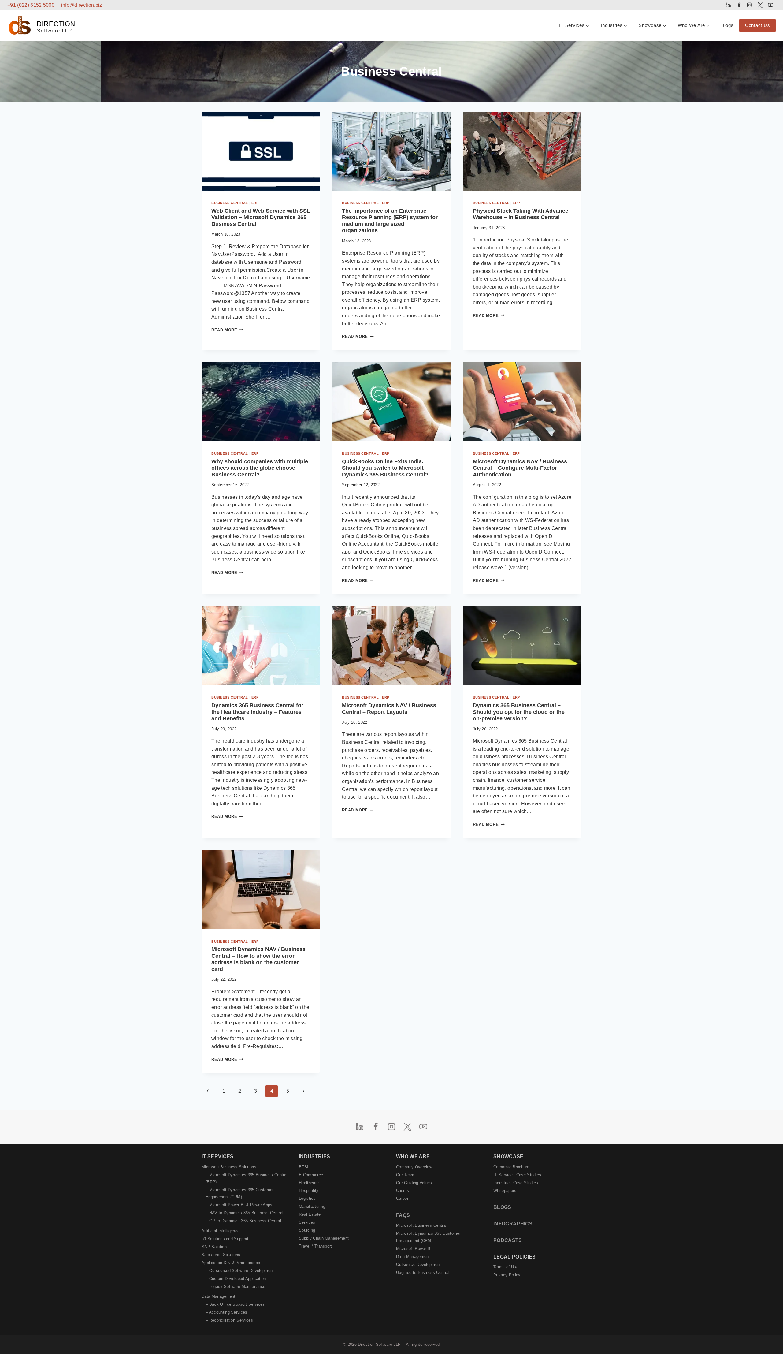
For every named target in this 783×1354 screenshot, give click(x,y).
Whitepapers (505, 1190)
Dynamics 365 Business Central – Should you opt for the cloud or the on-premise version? (519, 712)
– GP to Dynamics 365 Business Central (243, 1220)
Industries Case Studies (515, 1183)
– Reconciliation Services (229, 1320)
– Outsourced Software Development (240, 1270)
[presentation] (261, 151)
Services (307, 1222)
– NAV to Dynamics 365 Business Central (244, 1212)
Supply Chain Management (324, 1238)
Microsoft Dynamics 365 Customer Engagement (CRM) (428, 1237)
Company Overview (414, 1167)
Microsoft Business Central (421, 1225)
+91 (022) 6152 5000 (30, 5)
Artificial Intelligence (220, 1231)
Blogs (727, 25)
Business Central (229, 203)
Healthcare (309, 1183)
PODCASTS (507, 1240)
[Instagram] (749, 5)
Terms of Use (505, 1267)
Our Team (405, 1175)
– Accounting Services (226, 1312)
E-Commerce (311, 1175)
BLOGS (502, 1207)
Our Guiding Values (414, 1183)
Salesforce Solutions (221, 1254)
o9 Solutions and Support (225, 1239)
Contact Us (757, 25)
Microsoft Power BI (414, 1248)
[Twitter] (760, 5)
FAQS (403, 1215)
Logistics (307, 1198)
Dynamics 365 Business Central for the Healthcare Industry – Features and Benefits (257, 712)
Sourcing (307, 1230)
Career (402, 1198)
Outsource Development (418, 1264)
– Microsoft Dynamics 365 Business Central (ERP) (247, 1178)
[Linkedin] (728, 5)
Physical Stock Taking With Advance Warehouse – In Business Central (520, 214)
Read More (227, 330)
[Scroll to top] (768, 1336)
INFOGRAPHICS (513, 1223)
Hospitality (309, 1190)
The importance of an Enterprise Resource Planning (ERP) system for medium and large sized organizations (390, 221)
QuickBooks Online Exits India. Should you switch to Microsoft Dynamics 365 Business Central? (385, 468)
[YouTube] (771, 5)
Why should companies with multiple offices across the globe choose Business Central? (259, 468)
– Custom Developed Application (236, 1278)
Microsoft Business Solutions (229, 1167)
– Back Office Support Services (235, 1304)
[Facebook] (739, 5)
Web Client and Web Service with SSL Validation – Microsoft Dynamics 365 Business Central (260, 217)
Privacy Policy (506, 1275)
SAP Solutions (215, 1246)
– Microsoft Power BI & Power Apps (239, 1205)
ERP (255, 203)
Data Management (219, 1296)
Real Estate (310, 1214)
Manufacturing (312, 1206)
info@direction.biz (81, 5)
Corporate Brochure (511, 1167)
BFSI (303, 1167)
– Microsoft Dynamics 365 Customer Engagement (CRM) (240, 1193)
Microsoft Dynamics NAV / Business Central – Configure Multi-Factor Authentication (520, 468)
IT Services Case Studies (517, 1175)
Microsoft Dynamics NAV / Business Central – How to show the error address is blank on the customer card (258, 959)
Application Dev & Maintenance (231, 1262)
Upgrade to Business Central (423, 1272)
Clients (402, 1190)
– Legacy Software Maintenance (235, 1286)
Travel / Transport (315, 1246)
